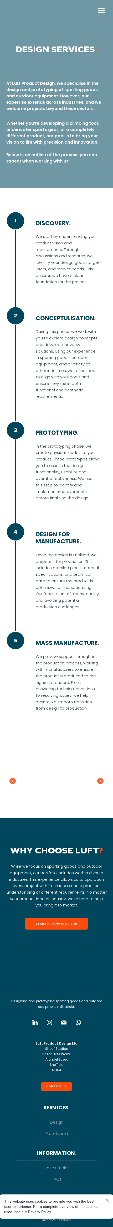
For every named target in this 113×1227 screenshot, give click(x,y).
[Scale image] (21, 781)
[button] (56, 924)
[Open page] (56, 985)
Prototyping (56, 1133)
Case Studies (57, 1168)
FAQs (56, 1179)
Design (56, 1122)
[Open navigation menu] (101, 10)
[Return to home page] (20, 10)
